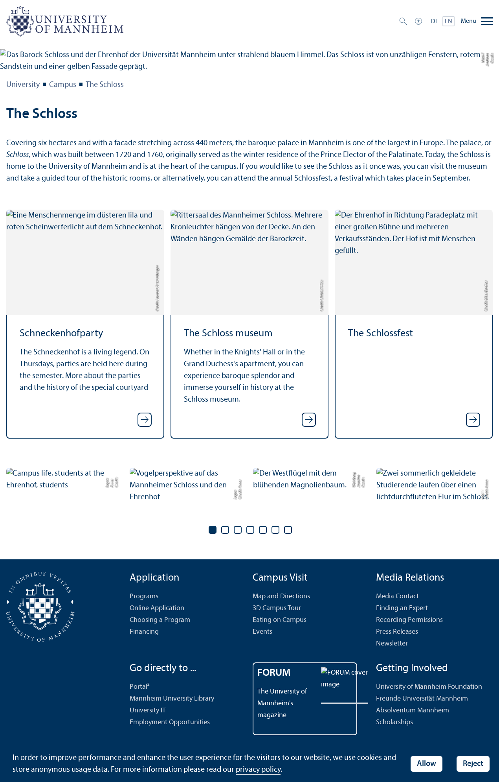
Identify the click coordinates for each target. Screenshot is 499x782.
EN (448, 21)
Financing (144, 632)
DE (434, 21)
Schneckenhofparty (61, 333)
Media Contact (397, 596)
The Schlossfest (380, 333)
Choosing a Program (160, 620)
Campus (62, 85)
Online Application (157, 608)
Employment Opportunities (170, 722)
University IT (148, 710)
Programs (144, 596)
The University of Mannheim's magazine (282, 703)
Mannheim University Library (172, 699)
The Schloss (105, 85)
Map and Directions (281, 596)
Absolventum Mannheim (412, 710)
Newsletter (392, 643)
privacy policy (258, 770)
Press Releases (397, 632)
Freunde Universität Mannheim (422, 699)
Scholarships (394, 722)
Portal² (140, 687)
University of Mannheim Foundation (429, 687)
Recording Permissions (409, 620)
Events (262, 632)
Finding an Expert (402, 608)
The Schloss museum (228, 333)
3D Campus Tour (277, 608)
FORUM (274, 673)
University (23, 85)
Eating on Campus (279, 620)
